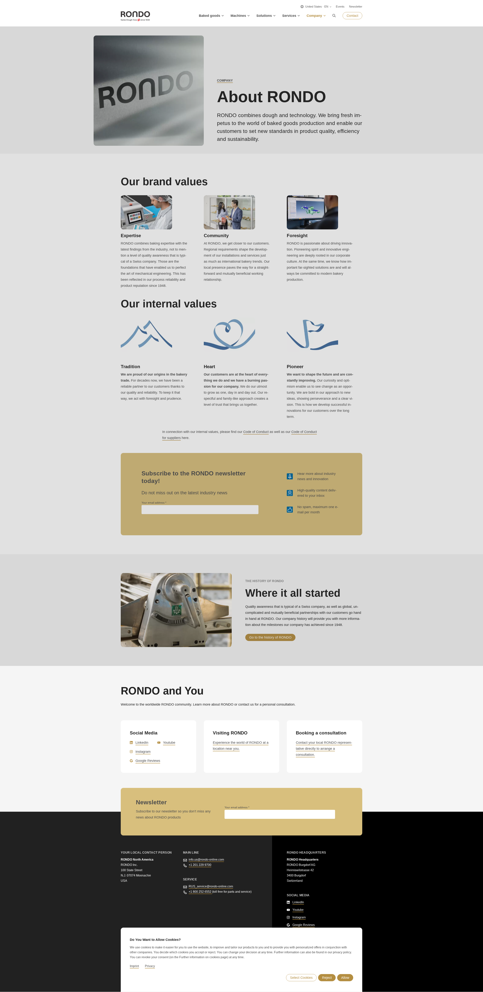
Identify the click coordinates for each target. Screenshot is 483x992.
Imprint (134, 966)
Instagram (143, 752)
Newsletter (355, 6)
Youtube (169, 742)
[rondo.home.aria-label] (135, 16)
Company (225, 80)
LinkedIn (141, 742)
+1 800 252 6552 (200, 891)
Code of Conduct (256, 432)
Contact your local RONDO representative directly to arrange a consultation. (324, 749)
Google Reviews (147, 761)
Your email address (153, 502)
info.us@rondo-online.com (206, 859)
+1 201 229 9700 (200, 864)
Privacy (150, 966)
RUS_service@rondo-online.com (211, 886)
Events (340, 6)
